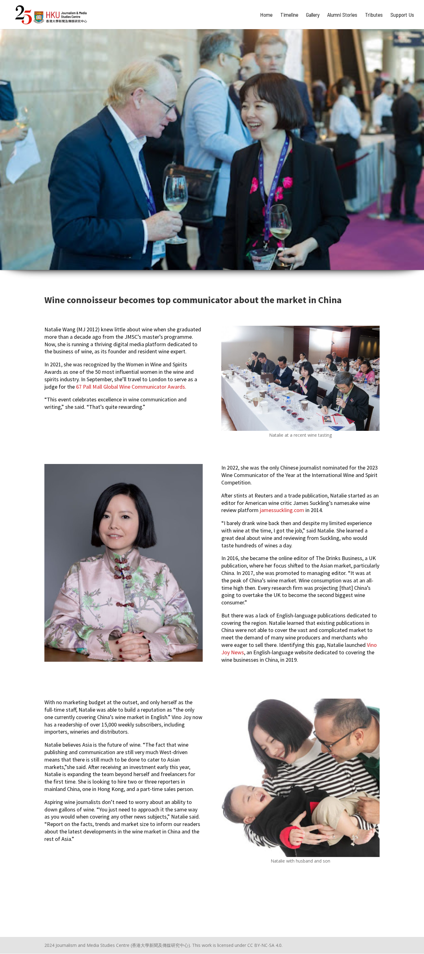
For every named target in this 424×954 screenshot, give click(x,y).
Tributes (374, 15)
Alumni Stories (342, 15)
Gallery (312, 15)
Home (266, 15)
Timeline (289, 15)
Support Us (402, 15)
